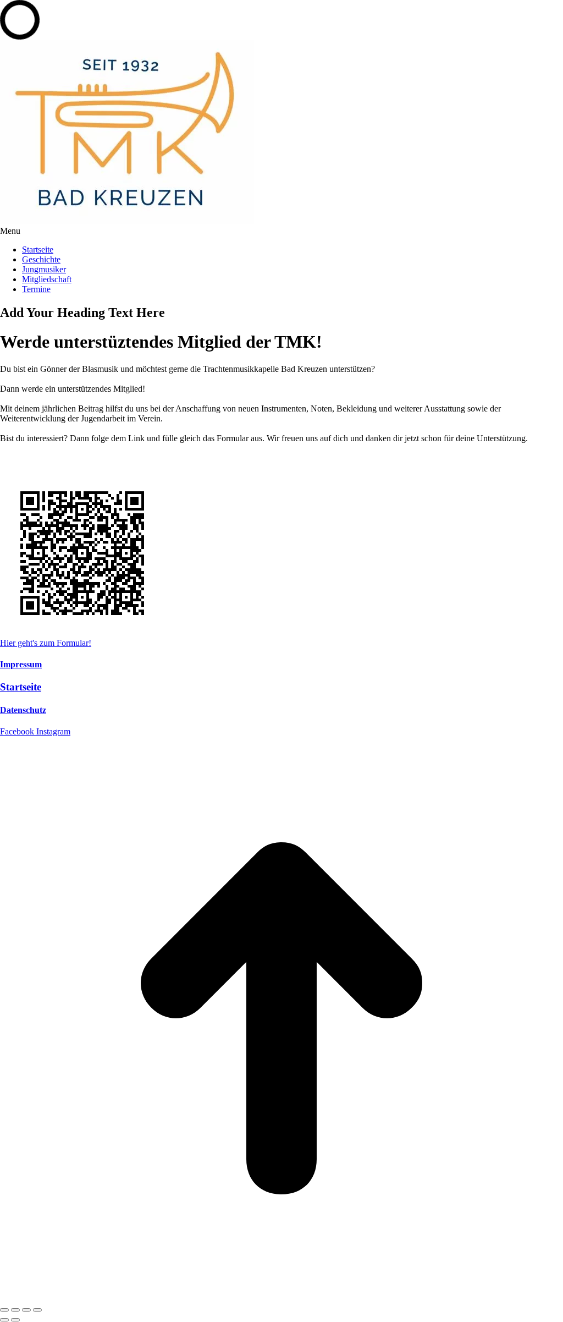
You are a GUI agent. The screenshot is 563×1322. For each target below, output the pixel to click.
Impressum (21, 664)
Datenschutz (23, 710)
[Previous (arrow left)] (4, 1319)
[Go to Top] (281, 1297)
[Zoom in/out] (37, 1310)
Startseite (20, 687)
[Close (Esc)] (4, 1310)
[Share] (15, 1310)
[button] (281, 231)
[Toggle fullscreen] (26, 1310)
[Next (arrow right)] (15, 1319)
